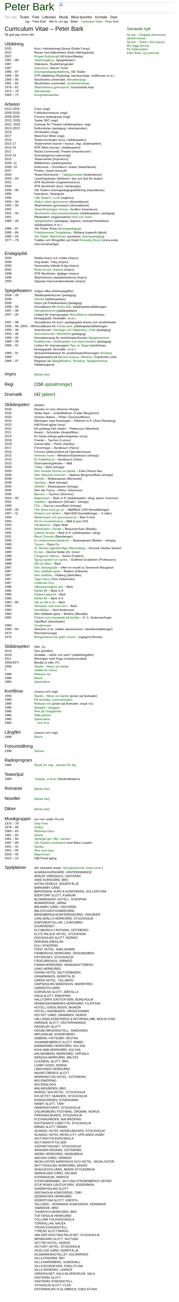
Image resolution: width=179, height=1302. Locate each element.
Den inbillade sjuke (47, 571)
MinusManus (79, 314)
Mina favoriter (81, 17)
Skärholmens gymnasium (51, 87)
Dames (39, 751)
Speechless (42, 681)
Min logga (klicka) (138, 45)
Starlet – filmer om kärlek (51, 666)
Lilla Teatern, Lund (47, 197)
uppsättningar (57, 384)
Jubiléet (39, 501)
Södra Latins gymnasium (51, 201)
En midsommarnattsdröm (51, 540)
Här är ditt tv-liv (44, 602)
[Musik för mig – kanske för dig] (34, 774)
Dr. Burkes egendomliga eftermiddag (59, 548)
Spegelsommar (98, 337)
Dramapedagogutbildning (51, 71)
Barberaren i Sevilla (48, 529)
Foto (35, 17)
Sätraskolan (42, 91)
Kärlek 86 (40, 590)
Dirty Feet (41, 823)
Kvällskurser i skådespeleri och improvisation (65, 341)
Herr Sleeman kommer (50, 475)
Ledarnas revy (44, 582)
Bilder (74, 21)
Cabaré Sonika (45, 532)
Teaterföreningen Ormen (51, 209)
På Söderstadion (137, 49)
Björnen (39, 494)
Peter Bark (29, 6)
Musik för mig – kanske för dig (55, 765)
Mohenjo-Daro (44, 831)
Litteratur (49, 17)
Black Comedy (44, 536)
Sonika (39, 846)
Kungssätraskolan (46, 95)
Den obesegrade (45, 567)
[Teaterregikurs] (73, 64)
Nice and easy (44, 850)
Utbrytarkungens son (48, 586)
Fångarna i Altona (46, 556)
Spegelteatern (44, 221)
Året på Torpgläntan (48, 711)
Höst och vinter (81, 217)
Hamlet (39, 299)
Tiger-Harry (42, 579)
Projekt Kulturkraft (46, 56)
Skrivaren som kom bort (50, 606)
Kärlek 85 (40, 598)
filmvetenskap (76, 79)
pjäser (48, 394)
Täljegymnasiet (72, 174)
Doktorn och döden (48, 513)
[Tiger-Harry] (54, 582)
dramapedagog (69, 228)
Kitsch (38, 678)
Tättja (38, 467)
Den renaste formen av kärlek (54, 471)
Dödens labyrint (45, 594)
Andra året (64, 306)
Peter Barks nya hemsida (143, 53)
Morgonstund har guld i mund (54, 637)
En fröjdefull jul (44, 459)
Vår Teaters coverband (50, 842)
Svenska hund (44, 455)
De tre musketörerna (48, 521)
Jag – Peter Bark (35, 21)
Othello (39, 486)
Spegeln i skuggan (47, 707)
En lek (38, 552)
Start (113, 17)
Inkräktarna (42, 525)
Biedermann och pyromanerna (55, 517)
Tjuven (39, 544)
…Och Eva (41, 722)
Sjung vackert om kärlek (51, 559)
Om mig (11, 17)
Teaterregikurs (44, 60)
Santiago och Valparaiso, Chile (74, 330)
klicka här (41, 374)
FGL (37, 505)
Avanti (38, 835)
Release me (42, 674)
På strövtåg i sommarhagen (53, 699)
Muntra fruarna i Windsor (75, 357)
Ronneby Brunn (91, 240)
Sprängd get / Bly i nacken (52, 838)
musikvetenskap (78, 83)
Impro (90, 868)
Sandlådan (41, 610)
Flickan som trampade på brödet (56, 617)
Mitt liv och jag (58, 21)
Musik (63, 17)
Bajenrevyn (42, 498)
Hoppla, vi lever (46, 779)
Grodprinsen (43, 625)
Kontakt (101, 17)
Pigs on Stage (80, 345)
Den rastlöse (43, 575)
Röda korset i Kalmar (49, 269)
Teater (24, 17)
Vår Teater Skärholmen (50, 236)
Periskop (106, 353)
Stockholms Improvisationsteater (56, 213)
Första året (64, 326)
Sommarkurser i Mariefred (52, 333)
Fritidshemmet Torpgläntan (52, 232)
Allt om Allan (43, 563)
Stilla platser (42, 715)
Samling (39, 482)
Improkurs (41, 68)
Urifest (38, 827)
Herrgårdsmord (44, 310)
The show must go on (49, 509)
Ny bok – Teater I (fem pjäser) (146, 42)
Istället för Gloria (45, 670)
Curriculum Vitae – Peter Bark (100, 21)
